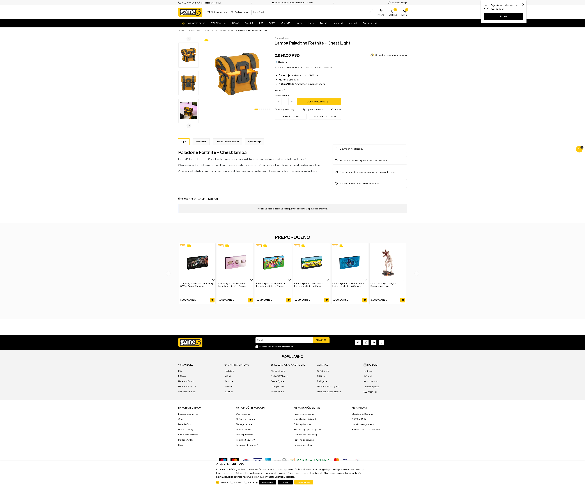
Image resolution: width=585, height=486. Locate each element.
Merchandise (212, 30)
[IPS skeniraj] (358, 460)
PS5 (180, 371)
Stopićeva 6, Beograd (362, 414)
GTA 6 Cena (323, 371)
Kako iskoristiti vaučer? (247, 445)
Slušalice (229, 381)
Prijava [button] (503, 16)
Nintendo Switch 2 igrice (329, 391)
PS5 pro (182, 376)
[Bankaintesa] (310, 460)
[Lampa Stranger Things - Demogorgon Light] (388, 262)
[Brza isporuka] (207, 39)
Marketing (253, 482)
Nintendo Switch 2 (187, 386)
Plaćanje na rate (244, 424)
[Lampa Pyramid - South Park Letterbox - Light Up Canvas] (311, 262)
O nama (182, 419)
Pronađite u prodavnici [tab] (227, 141)
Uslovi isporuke (243, 429)
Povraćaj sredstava (303, 445)
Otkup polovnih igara (188, 434)
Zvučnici (229, 391)
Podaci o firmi (184, 424)
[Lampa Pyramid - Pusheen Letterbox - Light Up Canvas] (235, 262)
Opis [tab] (183, 141)
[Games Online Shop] (190, 12)
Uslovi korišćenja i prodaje (306, 419)
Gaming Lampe (226, 30)
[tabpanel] (237, 74)
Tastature (229, 371)
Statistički (238, 482)
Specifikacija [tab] (254, 141)
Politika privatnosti (245, 434)
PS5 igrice (322, 376)
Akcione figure (278, 371)
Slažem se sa (276, 347)
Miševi (228, 376)
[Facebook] (358, 342)
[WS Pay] (280, 460)
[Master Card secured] (336, 460)
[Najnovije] (182, 245)
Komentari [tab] (201, 141)
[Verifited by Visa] (344, 460)
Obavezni (224, 482)
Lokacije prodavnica (188, 414)
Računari (367, 376)
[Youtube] (373, 342)
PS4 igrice (322, 381)
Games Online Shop (186, 30)
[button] (381, 12)
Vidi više (279, 90)
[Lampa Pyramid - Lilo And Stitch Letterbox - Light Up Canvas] (350, 262)
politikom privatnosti (282, 346)
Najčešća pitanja (399, 2)
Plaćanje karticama (245, 419)
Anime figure (277, 391)
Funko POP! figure (279, 376)
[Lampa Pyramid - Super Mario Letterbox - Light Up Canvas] (273, 262)
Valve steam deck (187, 391)
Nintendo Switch (186, 381)
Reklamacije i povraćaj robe (307, 429)
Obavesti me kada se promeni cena (391, 55)
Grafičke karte (370, 381)
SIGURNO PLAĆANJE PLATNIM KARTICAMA (292, 3)
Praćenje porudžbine (304, 414)
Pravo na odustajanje (304, 439)
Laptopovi (368, 371)
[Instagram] (366, 342)
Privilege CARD (185, 439)
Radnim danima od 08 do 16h (366, 429)
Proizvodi (200, 30)
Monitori (228, 386)
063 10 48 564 (189, 3)
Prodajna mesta (241, 12)
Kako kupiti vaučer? (245, 439)
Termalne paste (371, 386)
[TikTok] (381, 342)
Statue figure (277, 381)
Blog (180, 445)
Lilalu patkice (277, 386)
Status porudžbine (219, 12)
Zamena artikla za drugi (305, 434)
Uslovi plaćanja (243, 414)
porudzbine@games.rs (211, 3)
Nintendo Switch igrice (328, 386)
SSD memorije (370, 391)
